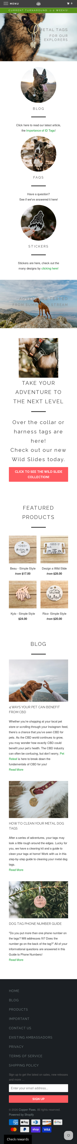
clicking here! (49, 268)
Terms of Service (25, 1056)
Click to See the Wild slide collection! (38, 474)
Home (14, 991)
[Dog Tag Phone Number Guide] (38, 899)
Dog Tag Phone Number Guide (35, 924)
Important (19, 1019)
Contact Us (20, 1028)
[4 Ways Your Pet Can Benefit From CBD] (38, 680)
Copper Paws (27, 1110)
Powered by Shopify (21, 1114)
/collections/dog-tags (38, 37)
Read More (16, 769)
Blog (38, 644)
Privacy (16, 1047)
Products (18, 1009)
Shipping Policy (24, 1065)
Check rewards (18, 1139)
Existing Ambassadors (31, 1037)
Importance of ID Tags (40, 130)
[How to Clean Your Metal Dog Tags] (38, 799)
